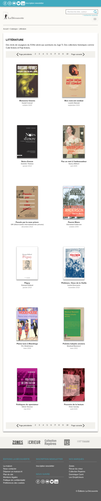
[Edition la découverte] (13, 14)
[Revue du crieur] (34, 442)
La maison (7, 466)
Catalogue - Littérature (18, 29)
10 (67, 54)
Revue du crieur (76, 469)
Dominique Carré (76, 474)
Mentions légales (10, 477)
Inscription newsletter (35, 3)
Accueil (5, 29)
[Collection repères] (50, 442)
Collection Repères (77, 471)
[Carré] (67, 442)
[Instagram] (10, 3)
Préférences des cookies (14, 483)
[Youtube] (14, 3)
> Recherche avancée (90, 15)
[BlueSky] (19, 3)
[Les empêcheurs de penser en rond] (83, 441)
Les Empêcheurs (76, 477)
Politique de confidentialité (14, 480)
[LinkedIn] (23, 3)
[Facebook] (5, 3)
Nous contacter (9, 469)
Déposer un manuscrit (12, 471)
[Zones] (17, 442)
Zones (71, 466)
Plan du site (8, 474)
